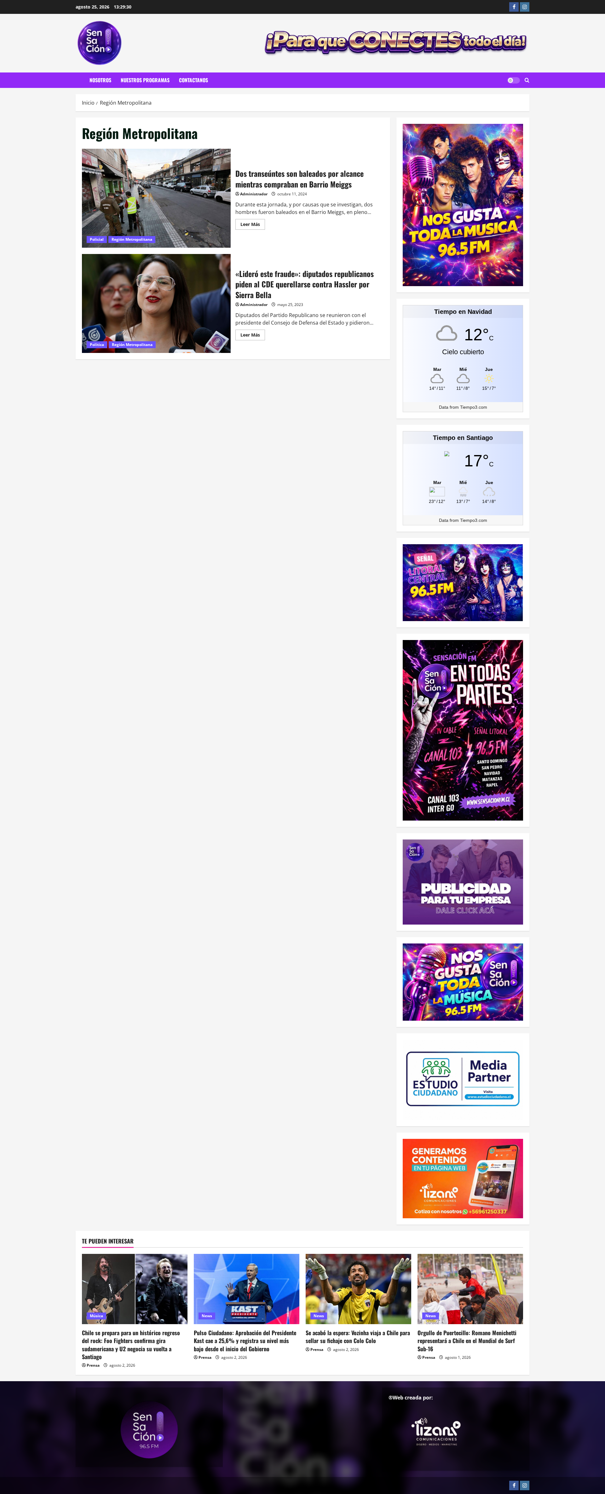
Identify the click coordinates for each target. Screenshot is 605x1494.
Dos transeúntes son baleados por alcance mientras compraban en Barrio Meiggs (156, 198)
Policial (97, 239)
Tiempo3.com (473, 407)
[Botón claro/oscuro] (513, 80)
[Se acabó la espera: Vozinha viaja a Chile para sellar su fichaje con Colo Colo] (358, 1289)
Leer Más (252, 225)
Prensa (93, 1365)
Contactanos (193, 80)
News (207, 1315)
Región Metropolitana (132, 239)
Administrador (254, 194)
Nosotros (100, 80)
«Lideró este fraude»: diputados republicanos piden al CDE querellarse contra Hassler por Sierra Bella (156, 303)
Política (97, 344)
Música (96, 1315)
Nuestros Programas (145, 80)
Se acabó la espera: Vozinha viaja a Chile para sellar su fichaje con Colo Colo (358, 1337)
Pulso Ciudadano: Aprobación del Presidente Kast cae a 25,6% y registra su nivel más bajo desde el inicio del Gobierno (245, 1341)
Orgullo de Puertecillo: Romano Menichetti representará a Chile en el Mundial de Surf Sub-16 (467, 1341)
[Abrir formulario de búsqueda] (527, 80)
